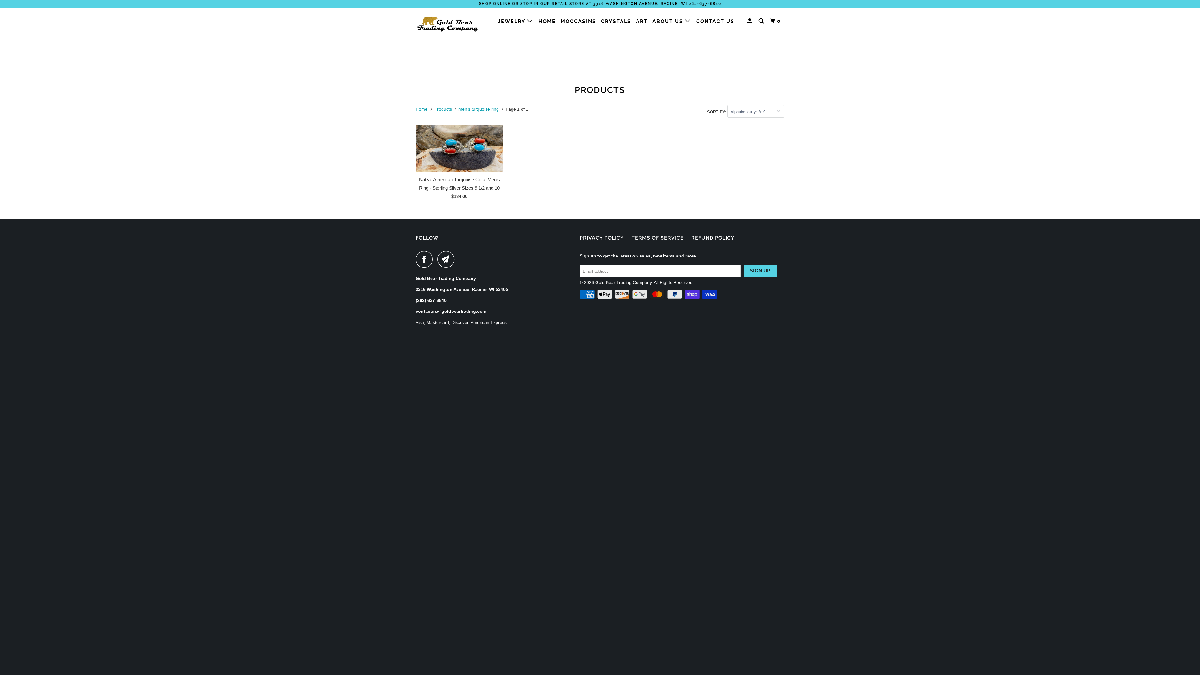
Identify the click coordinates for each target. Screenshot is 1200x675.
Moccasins (578, 21)
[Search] (762, 21)
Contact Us (715, 21)
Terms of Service (658, 238)
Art (642, 21)
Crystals (616, 21)
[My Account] (750, 21)
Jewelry (512, 21)
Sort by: (717, 111)
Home (547, 21)
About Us (668, 21)
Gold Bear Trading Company (623, 282)
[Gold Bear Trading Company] (448, 23)
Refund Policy (713, 238)
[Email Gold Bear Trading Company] (448, 259)
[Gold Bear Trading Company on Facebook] (426, 259)
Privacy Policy (602, 238)
